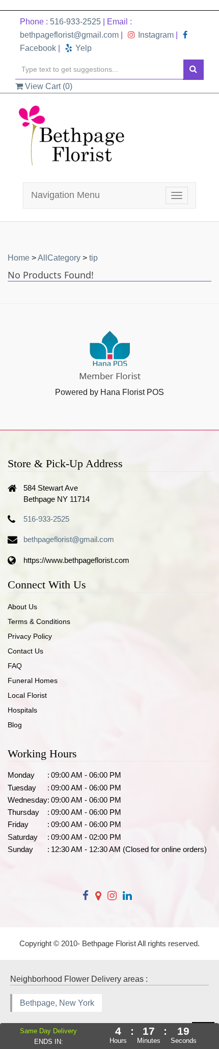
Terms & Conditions (39, 621)
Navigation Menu (65, 195)
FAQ (15, 666)
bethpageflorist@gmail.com (69, 35)
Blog (15, 725)
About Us (22, 607)
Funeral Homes (33, 680)
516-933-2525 (75, 21)
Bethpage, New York (57, 1003)
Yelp (83, 48)
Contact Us (25, 651)
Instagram (156, 35)
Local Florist (27, 695)
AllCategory (59, 257)
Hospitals (22, 710)
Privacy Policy (30, 636)
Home (19, 257)
